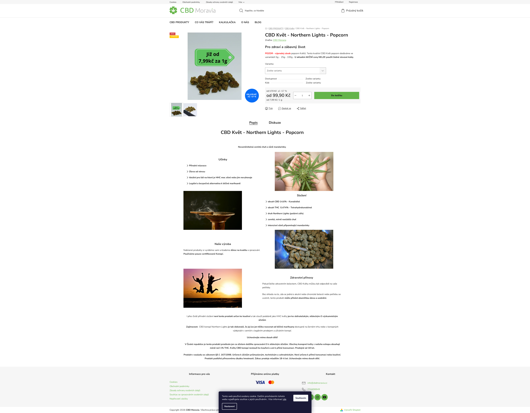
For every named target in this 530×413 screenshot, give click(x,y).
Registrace (353, 2)
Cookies (173, 2)
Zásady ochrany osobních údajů (219, 2)
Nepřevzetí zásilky (179, 398)
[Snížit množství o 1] (295, 95)
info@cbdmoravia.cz (317, 382)
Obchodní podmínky (191, 2)
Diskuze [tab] (275, 122)
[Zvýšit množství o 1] (309, 95)
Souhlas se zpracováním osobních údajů (189, 394)
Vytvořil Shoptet (352, 409)
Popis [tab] (253, 122)
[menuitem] (179, 22)
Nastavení (229, 406)
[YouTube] (324, 397)
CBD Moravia (279, 40)
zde (284, 399)
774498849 (313, 389)
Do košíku (336, 95)
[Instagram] (317, 397)
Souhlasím (300, 398)
